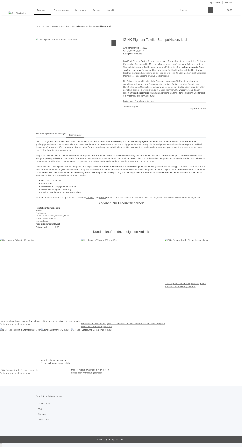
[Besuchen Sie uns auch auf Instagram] (38, 430)
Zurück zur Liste (42, 26)
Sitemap (42, 414)
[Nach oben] (1, 445)
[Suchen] (210, 10)
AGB (40, 408)
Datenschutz (44, 403)
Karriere (96, 10)
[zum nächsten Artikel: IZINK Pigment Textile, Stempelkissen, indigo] (118, 27)
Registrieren (214, 2)
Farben (102, 197)
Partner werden (61, 10)
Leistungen (80, 10)
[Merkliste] (221, 10)
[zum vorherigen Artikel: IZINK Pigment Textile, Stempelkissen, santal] (113, 27)
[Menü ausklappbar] (11, 7)
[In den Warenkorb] (38, 36)
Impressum (43, 419)
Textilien (90, 197)
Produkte (138, 53)
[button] (217, 10)
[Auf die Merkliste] (113, 43)
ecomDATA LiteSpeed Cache (134, 439)
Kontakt (228, 2)
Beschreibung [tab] (75, 135)
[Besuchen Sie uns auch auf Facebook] (38, 426)
